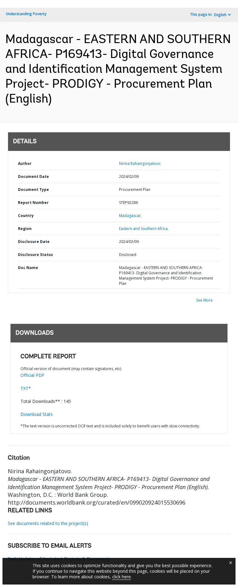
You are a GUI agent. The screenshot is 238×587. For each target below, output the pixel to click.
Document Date (33, 176)
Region (25, 228)
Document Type (33, 189)
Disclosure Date (34, 241)
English (220, 14)
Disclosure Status (35, 254)
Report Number (33, 202)
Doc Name (28, 267)
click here (121, 577)
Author (25, 163)
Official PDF (32, 375)
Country (26, 215)
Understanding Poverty (26, 13)
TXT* (25, 388)
